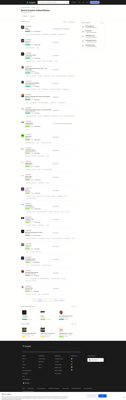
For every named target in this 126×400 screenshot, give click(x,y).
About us (24, 358)
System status (66, 388)
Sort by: (65, 21)
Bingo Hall (50, 211)
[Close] (123, 397)
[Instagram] (71, 364)
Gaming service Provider (30, 47)
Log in (40, 364)
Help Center (41, 361)
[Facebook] (71, 358)
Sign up (40, 367)
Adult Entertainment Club (47, 169)
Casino (27, 34)
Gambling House (53, 34)
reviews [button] (37, 31)
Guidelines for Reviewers (54, 388)
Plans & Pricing (58, 364)
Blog (23, 367)
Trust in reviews (42, 358)
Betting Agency (71, 75)
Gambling (33, 7)
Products (57, 361)
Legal (23, 388)
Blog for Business (58, 370)
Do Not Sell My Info (88, 388)
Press (23, 376)
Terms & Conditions (41, 388)
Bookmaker (40, 75)
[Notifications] (83, 2)
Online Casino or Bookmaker (35, 34)
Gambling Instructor (62, 34)
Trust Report (25, 373)
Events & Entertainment (25, 7)
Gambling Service (45, 34)
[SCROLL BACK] (72, 306)
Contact (24, 364)
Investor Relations (26, 379)
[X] (71, 361)
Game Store (38, 61)
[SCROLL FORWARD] (75, 306)
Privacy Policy (78, 351)
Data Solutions (58, 373)
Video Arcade (56, 211)
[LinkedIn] (71, 367)
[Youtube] (71, 369)
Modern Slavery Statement (28, 391)
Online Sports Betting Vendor (61, 75)
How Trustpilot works (26, 370)
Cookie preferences (76, 388)
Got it (102, 395)
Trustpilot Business (59, 358)
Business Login (58, 367)
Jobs (23, 361)
